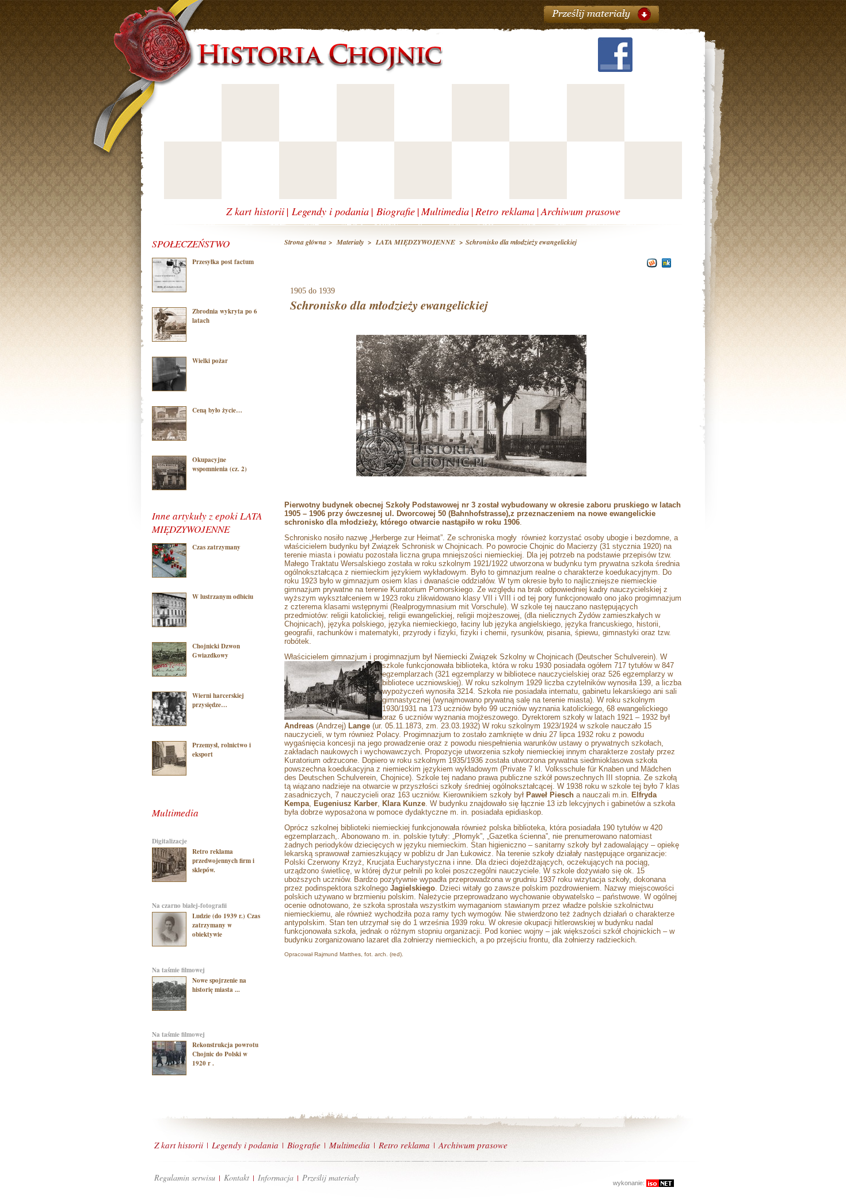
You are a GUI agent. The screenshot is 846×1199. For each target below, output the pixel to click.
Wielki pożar (210, 360)
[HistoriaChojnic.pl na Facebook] (615, 68)
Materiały (350, 242)
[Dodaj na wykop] (650, 265)
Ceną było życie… (217, 410)
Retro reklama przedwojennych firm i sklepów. (223, 861)
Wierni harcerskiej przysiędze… (218, 700)
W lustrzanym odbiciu (222, 596)
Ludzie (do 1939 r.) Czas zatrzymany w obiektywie (226, 925)
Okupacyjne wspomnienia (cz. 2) (219, 464)
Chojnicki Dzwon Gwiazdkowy (216, 650)
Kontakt (236, 1177)
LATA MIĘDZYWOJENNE (416, 242)
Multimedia (445, 211)
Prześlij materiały (330, 1177)
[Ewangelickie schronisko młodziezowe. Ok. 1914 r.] (471, 480)
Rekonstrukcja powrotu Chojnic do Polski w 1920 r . (225, 1054)
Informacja (276, 1177)
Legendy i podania (330, 211)
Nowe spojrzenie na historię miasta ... (219, 985)
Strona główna (305, 242)
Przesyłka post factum (223, 261)
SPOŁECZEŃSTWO (191, 243)
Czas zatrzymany (216, 547)
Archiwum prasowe (580, 211)
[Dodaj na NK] (666, 265)
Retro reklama (505, 211)
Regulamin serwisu (184, 1177)
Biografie (395, 211)
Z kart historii (255, 211)
